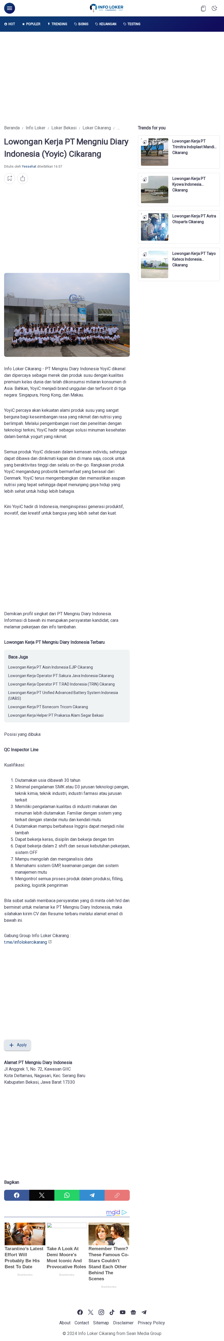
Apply (22, 1045)
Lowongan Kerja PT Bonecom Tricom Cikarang (48, 707)
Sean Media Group (143, 1333)
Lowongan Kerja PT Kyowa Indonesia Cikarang (189, 181)
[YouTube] (122, 1312)
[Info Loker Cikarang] (106, 8)
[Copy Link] (117, 1195)
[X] (41, 1195)
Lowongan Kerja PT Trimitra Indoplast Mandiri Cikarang (194, 144)
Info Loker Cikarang (96, 1333)
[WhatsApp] (66, 1195)
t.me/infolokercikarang (25, 942)
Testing (134, 24)
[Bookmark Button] (203, 8)
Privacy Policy (151, 1322)
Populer (33, 24)
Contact (82, 1322)
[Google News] (133, 1312)
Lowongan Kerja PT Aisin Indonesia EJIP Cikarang (50, 667)
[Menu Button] (9, 8)
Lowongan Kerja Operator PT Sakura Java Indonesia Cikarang (61, 676)
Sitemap (101, 1322)
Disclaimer (123, 1322)
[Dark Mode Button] (214, 8)
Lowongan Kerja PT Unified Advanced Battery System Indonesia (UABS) (63, 695)
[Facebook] (16, 1195)
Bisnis (83, 24)
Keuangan (107, 24)
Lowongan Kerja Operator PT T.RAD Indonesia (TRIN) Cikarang (61, 684)
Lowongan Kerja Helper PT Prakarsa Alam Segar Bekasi (56, 715)
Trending (59, 24)
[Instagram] (101, 1312)
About (64, 1322)
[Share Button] (22, 178)
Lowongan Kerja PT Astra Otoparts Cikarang (194, 219)
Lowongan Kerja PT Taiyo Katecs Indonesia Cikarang (194, 256)
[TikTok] (112, 1312)
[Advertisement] (112, 78)
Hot (11, 24)
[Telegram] (92, 1195)
